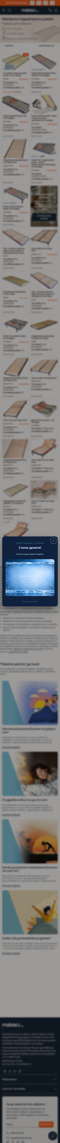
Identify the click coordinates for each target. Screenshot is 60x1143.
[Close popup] (53, 540)
